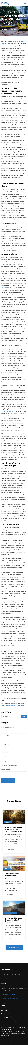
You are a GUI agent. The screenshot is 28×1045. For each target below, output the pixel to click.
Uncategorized (5, 770)
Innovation (4, 757)
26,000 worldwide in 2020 (8, 411)
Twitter (6, 1018)
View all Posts (8, 780)
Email (5, 1010)
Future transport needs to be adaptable (13, 875)
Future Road (4, 753)
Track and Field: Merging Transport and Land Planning (13, 920)
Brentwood (4, 264)
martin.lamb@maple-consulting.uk (13, 998)
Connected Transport (7, 736)
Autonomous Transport (7, 727)
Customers (4, 740)
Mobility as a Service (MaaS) (9, 765)
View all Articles (14, 947)
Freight (3, 748)
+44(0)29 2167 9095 (9, 994)
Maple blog (17, 106)
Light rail (3, 761)
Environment (14, 30)
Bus (2, 732)
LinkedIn (6, 1014)
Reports (3, 288)
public (23, 418)
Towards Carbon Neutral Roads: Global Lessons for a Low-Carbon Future (13, 829)
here (2, 693)
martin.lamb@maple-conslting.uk (15, 706)
